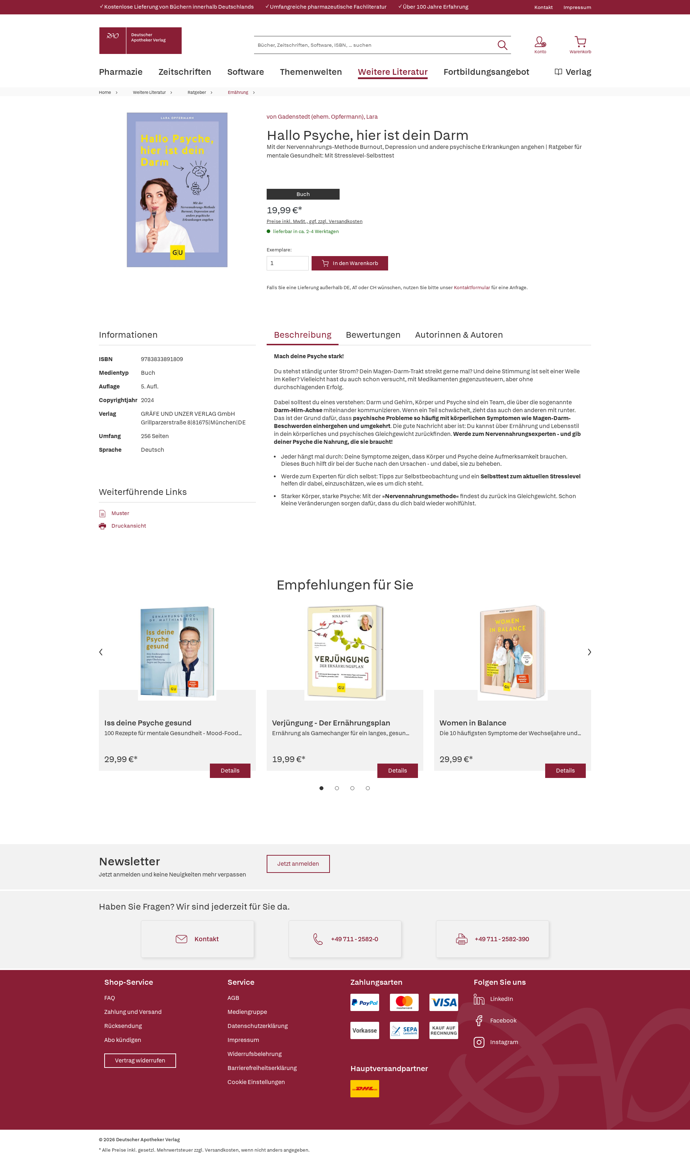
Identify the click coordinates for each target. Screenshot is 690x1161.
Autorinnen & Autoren (459, 334)
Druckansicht (128, 525)
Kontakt (543, 7)
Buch (303, 194)
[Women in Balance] (512, 652)
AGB (233, 998)
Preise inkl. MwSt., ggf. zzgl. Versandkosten (315, 221)
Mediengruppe (247, 1012)
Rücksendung (123, 1026)
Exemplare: (279, 250)
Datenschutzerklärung (257, 1026)
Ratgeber (197, 92)
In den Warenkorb (355, 263)
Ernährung (238, 92)
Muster (120, 513)
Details (230, 770)
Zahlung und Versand (133, 1012)
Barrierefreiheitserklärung (262, 1068)
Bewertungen (373, 334)
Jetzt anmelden (298, 864)
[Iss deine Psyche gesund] (177, 652)
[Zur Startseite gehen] (140, 40)
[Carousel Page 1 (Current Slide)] (322, 788)
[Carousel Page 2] (337, 788)
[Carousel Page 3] (352, 788)
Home (105, 92)
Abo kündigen (122, 1040)
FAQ (109, 998)
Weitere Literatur (149, 92)
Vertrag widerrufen (140, 1060)
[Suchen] (502, 45)
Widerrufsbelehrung (254, 1054)
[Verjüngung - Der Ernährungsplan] (345, 652)
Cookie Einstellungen (256, 1082)
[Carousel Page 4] (368, 788)
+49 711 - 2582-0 (354, 939)
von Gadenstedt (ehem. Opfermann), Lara (322, 116)
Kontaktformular (472, 287)
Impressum (577, 7)
